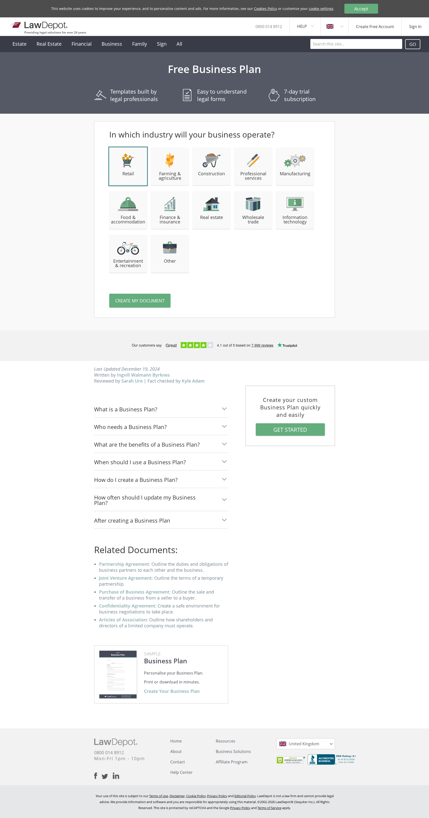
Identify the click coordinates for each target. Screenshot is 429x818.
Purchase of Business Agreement (134, 592)
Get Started (290, 429)
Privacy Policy (217, 796)
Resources (225, 741)
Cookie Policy (196, 796)
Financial (82, 43)
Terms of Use (158, 796)
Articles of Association (123, 620)
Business (112, 43)
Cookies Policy (265, 8)
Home (176, 741)
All (179, 43)
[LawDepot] (39, 24)
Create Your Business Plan (172, 691)
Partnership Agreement (124, 564)
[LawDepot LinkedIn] (116, 776)
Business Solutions (233, 751)
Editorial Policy (245, 796)
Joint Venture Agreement (125, 578)
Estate (19, 43)
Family (139, 43)
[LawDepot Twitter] (107, 776)
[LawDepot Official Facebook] (98, 776)
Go (412, 44)
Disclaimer (177, 796)
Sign (162, 43)
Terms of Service (269, 808)
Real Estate (49, 43)
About (176, 751)
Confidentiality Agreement (127, 606)
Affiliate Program (232, 762)
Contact (177, 762)
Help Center (181, 772)
